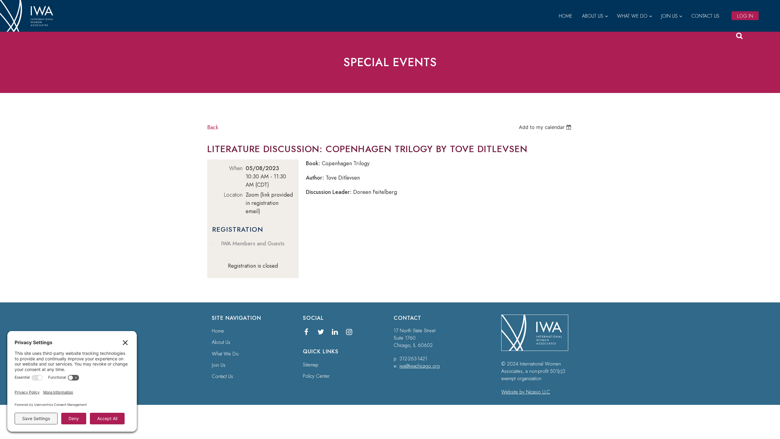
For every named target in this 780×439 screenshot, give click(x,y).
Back (212, 127)
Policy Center (316, 376)
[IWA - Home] (29, 30)
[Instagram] (349, 331)
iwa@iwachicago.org (419, 365)
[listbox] (546, 127)
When (236, 168)
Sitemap (310, 364)
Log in (745, 16)
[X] (320, 331)
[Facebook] (306, 331)
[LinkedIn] (335, 331)
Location (233, 195)
